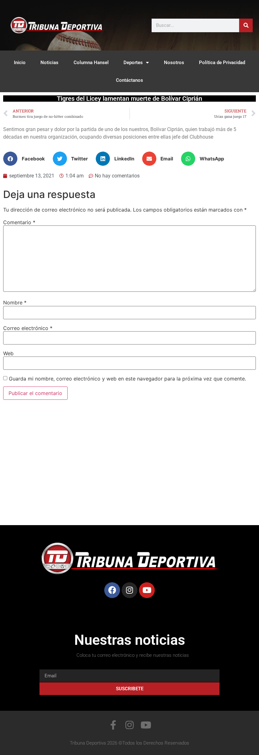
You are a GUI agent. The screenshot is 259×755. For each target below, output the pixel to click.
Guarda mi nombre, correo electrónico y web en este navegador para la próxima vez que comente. (127, 378)
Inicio (20, 62)
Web (8, 353)
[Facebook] (112, 590)
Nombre (15, 302)
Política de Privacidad (222, 62)
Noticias (49, 62)
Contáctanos (129, 80)
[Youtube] (147, 590)
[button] (26, 159)
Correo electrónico (27, 328)
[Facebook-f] (113, 725)
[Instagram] (129, 590)
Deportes (133, 62)
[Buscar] (246, 25)
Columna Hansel (91, 62)
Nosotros (174, 62)
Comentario (19, 222)
